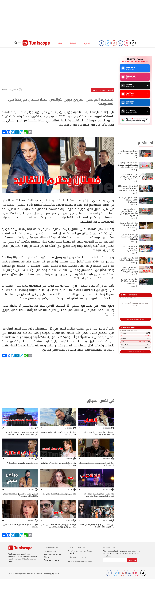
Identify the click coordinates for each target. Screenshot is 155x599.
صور (60, 43)
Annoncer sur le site (51, 560)
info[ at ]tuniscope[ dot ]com (81, 561)
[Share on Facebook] (79, 428)
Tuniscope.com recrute (52, 554)
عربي (87, 43)
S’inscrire (132, 560)
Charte (46, 557)
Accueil (110, 90)
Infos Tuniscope (50, 551)
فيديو (73, 43)
